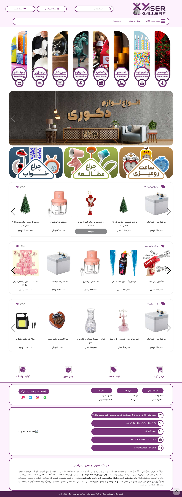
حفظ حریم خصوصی (105, 399)
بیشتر (22, 186)
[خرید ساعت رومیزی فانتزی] (146, 163)
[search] (94, 9)
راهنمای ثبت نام (158, 399)
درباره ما (135, 395)
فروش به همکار (134, 21)
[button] (13, 212)
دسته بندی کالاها (153, 21)
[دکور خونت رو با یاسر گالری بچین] (91, 118)
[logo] (149, 9)
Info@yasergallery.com (145, 448)
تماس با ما (134, 399)
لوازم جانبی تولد (89, 478)
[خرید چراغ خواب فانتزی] (36, 163)
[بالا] (176, 491)
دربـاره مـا (117, 21)
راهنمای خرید (159, 395)
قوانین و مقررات (107, 395)
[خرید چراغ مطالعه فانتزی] (91, 163)
